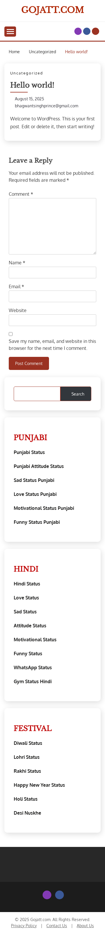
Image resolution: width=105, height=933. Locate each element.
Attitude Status (30, 625)
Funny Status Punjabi (37, 522)
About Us (85, 925)
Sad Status (25, 612)
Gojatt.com (52, 10)
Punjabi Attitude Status (39, 466)
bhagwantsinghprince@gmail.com (46, 105)
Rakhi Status (27, 771)
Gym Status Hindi (33, 681)
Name (17, 263)
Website (18, 310)
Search (77, 393)
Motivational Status (35, 639)
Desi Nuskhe (27, 813)
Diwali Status (28, 743)
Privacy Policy (24, 925)
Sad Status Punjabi (34, 480)
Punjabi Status (29, 452)
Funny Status (28, 653)
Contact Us (56, 925)
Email (16, 286)
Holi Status (26, 799)
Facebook (86, 31)
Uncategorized (26, 73)
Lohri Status (27, 757)
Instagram (78, 31)
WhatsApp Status (33, 667)
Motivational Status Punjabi (44, 508)
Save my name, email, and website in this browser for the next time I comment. (52, 344)
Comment (21, 194)
